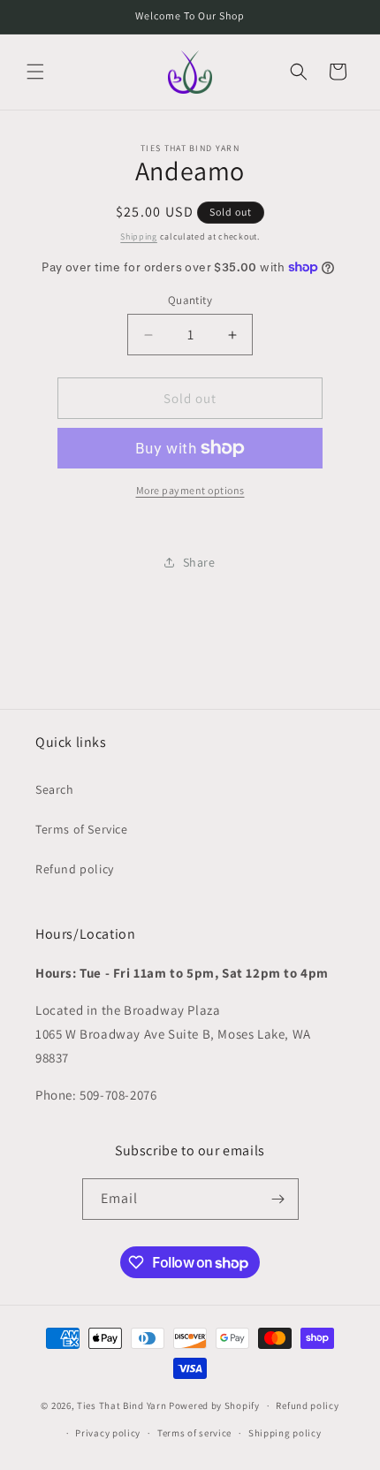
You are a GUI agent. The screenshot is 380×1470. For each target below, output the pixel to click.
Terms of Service (81, 829)
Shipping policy (285, 1433)
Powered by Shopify (214, 1405)
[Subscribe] (278, 1199)
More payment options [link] (190, 490)
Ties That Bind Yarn (121, 1405)
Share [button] (199, 562)
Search (54, 789)
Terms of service (194, 1433)
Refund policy (74, 869)
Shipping (138, 236)
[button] (35, 71)
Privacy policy (108, 1433)
